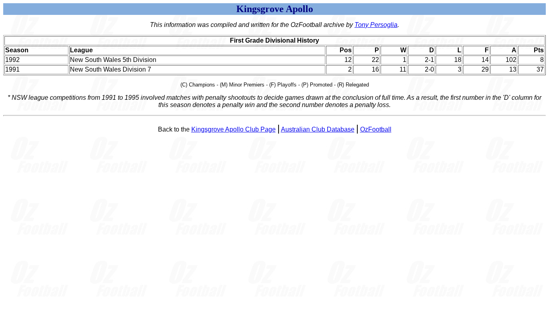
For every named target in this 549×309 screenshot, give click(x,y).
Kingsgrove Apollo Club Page (233, 129)
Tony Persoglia (375, 24)
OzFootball (375, 129)
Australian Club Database (317, 129)
